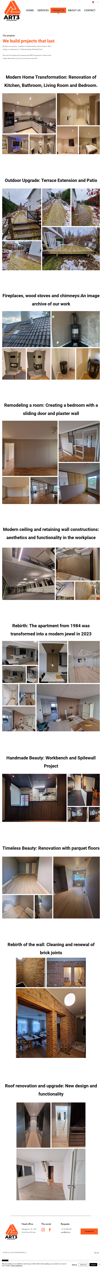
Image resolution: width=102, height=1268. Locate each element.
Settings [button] (74, 1265)
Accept (93, 1265)
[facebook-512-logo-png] (50, 1230)
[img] (12, 21)
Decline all (83, 1265)
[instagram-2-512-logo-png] (43, 1230)
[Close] (99, 1264)
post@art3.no (65, 1232)
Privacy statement (16, 1266)
